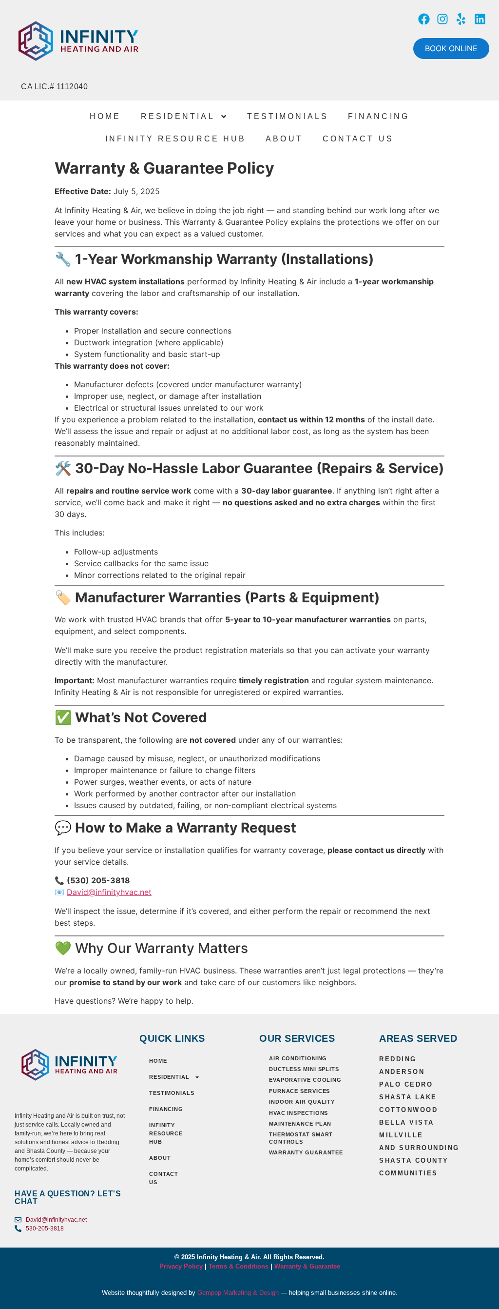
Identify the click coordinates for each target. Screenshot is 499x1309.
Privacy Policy (181, 1266)
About (284, 139)
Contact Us (358, 139)
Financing (378, 116)
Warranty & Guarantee (307, 1266)
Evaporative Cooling (305, 1080)
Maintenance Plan (300, 1124)
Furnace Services (299, 1091)
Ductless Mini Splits (304, 1069)
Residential (178, 116)
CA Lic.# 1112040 (54, 86)
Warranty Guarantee (306, 1152)
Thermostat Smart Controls (301, 1137)
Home (105, 116)
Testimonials (287, 116)
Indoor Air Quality (302, 1102)
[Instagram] (442, 19)
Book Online (451, 48)
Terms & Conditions (238, 1266)
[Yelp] (461, 19)
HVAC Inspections (298, 1113)
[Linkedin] (480, 19)
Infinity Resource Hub (175, 139)
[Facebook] (423, 19)
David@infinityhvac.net (109, 892)
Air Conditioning (298, 1058)
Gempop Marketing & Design (238, 1292)
